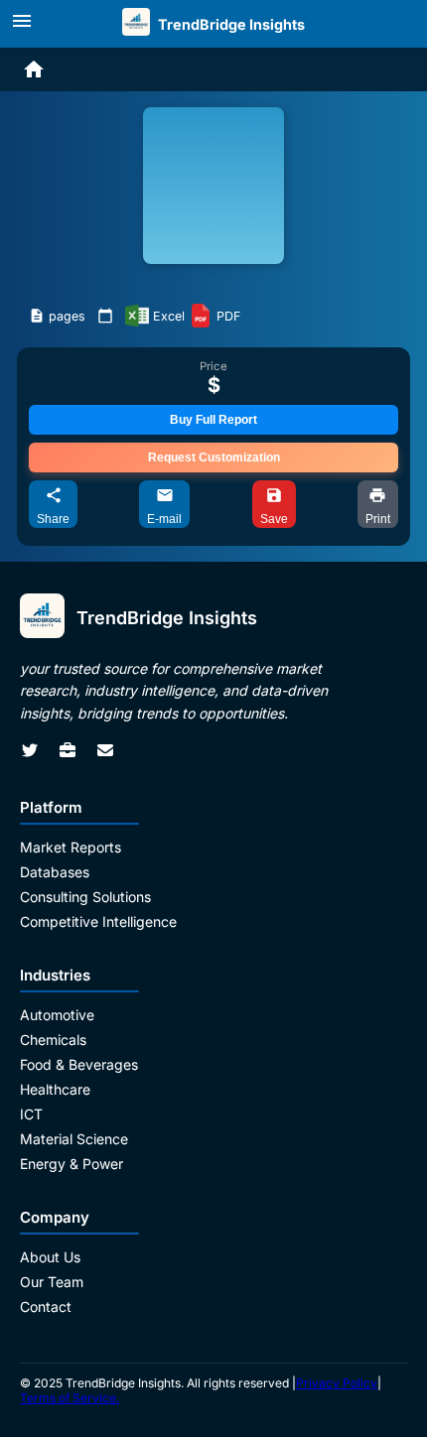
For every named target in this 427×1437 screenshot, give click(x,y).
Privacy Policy (336, 1382)
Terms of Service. (69, 1397)
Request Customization (214, 457)
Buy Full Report (213, 420)
